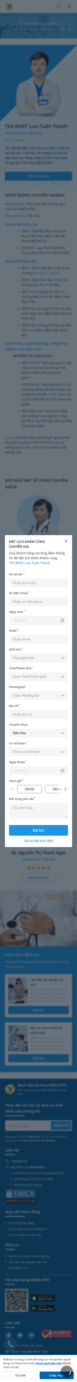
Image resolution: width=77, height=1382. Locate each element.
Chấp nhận (56, 1375)
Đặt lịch (38, 830)
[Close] (66, 541)
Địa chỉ (15, 705)
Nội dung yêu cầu (22, 798)
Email (14, 630)
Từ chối (20, 1375)
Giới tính (16, 649)
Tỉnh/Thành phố (21, 668)
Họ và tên (17, 574)
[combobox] (38, 658)
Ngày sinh (17, 611)
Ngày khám (18, 762)
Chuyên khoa (18, 724)
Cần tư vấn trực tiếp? (38, 840)
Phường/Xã (17, 687)
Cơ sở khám (18, 743)
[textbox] (38, 658)
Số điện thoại (19, 593)
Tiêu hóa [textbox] (19, 733)
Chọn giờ (16, 780)
